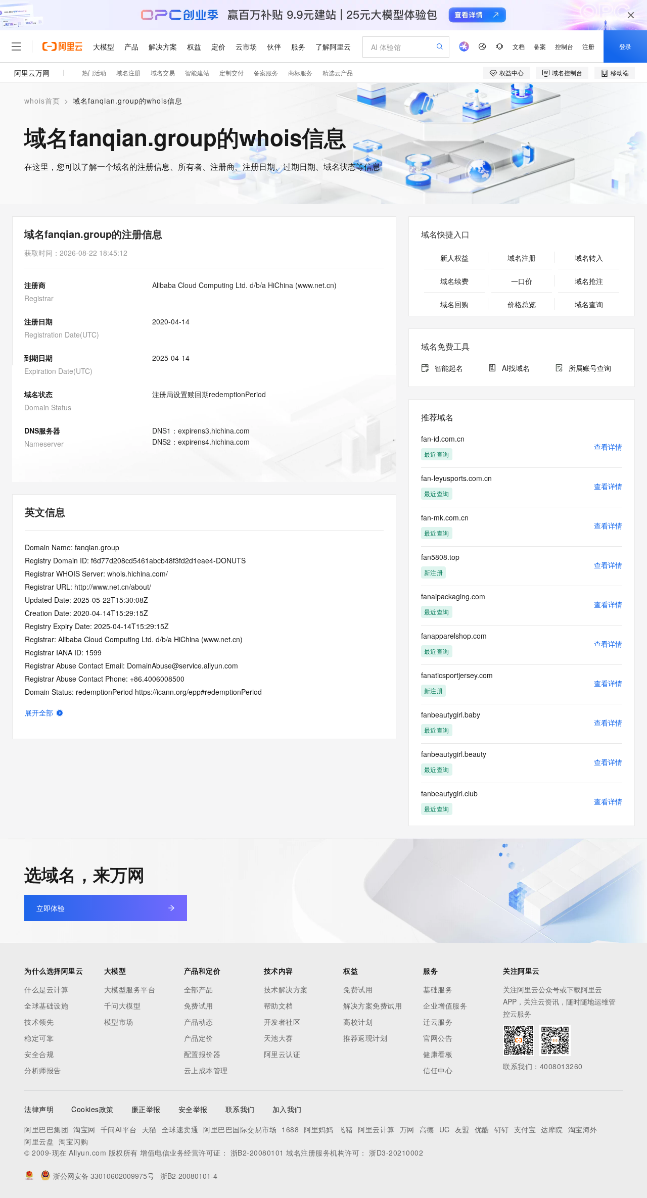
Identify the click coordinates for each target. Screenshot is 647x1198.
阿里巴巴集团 (46, 1129)
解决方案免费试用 (372, 1005)
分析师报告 (42, 1070)
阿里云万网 (32, 73)
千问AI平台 (119, 1129)
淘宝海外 (582, 1129)
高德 (427, 1129)
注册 (588, 46)
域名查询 (589, 304)
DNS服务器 (42, 430)
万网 (407, 1129)
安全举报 (193, 1109)
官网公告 (437, 1038)
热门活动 (94, 72)
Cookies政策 (92, 1109)
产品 (131, 46)
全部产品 (198, 989)
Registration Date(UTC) (61, 334)
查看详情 (608, 447)
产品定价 (198, 1038)
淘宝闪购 (73, 1141)
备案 (540, 46)
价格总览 (521, 304)
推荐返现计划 (365, 1038)
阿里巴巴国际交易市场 (239, 1129)
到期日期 (38, 358)
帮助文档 (278, 1005)
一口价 (521, 281)
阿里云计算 (376, 1129)
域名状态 (38, 394)
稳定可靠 (39, 1038)
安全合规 (39, 1054)
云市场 (246, 46)
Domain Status (47, 407)
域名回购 (454, 304)
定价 (218, 46)
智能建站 (197, 72)
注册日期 (38, 321)
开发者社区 (282, 1022)
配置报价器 (202, 1054)
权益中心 (511, 72)
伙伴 (274, 46)
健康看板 (437, 1054)
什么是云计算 (46, 989)
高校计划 (358, 1022)
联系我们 (240, 1109)
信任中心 (437, 1070)
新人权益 (454, 258)
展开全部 (39, 712)
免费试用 (198, 1005)
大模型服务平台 (130, 989)
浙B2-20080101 (257, 1152)
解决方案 (163, 46)
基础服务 (437, 989)
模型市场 (118, 1022)
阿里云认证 (282, 1054)
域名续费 (454, 281)
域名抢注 (589, 281)
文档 (519, 46)
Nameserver (44, 444)
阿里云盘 (39, 1141)
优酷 (482, 1129)
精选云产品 (337, 72)
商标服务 (300, 72)
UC (444, 1129)
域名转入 (589, 258)
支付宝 (525, 1129)
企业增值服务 (445, 1005)
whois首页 (42, 100)
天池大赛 (278, 1038)
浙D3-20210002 (396, 1152)
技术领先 (39, 1022)
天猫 (149, 1129)
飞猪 (345, 1129)
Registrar (39, 298)
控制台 (564, 46)
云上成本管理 (206, 1070)
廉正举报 (146, 1109)
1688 (290, 1129)
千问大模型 (122, 1005)
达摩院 (552, 1129)
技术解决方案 (286, 989)
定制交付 (231, 72)
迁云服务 (437, 1022)
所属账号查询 (590, 368)
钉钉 (501, 1129)
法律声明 (39, 1109)
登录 (625, 46)
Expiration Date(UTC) (58, 371)
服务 (298, 46)
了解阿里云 (333, 46)
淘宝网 (84, 1129)
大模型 (103, 46)
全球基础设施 (46, 1005)
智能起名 (449, 368)
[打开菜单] (16, 46)
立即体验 (50, 908)
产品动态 (198, 1022)
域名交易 (163, 72)
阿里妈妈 (318, 1129)
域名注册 (128, 72)
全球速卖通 (180, 1129)
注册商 (34, 285)
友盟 (462, 1129)
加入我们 (287, 1109)
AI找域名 (516, 368)
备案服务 (266, 72)
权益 (194, 46)
